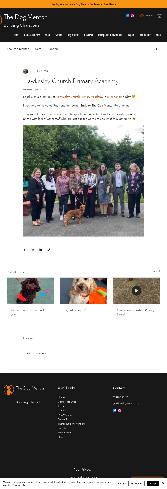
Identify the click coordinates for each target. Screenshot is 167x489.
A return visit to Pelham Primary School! (135, 312)
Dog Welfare (65, 414)
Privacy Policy (19, 485)
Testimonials (64, 432)
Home (61, 397)
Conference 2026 (67, 401)
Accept (152, 483)
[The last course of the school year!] (30, 291)
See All (156, 271)
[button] (159, 15)
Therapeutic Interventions (69, 423)
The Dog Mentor (25, 16)
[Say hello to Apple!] (83, 291)
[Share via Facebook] (24, 249)
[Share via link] (48, 249)
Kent (38, 49)
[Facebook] (127, 15)
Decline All (136, 483)
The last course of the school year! (27, 312)
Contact (62, 410)
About (61, 406)
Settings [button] (121, 483)
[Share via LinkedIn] (40, 249)
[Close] (163, 483)
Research (63, 419)
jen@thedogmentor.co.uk (127, 403)
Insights (62, 428)
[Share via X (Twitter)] (32, 249)
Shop (60, 436)
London (53, 49)
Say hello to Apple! (75, 310)
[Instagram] (132, 15)
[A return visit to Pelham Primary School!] (136, 291)
